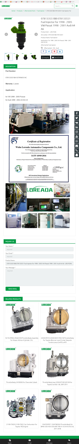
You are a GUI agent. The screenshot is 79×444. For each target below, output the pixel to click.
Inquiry (46, 57)
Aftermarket (48, 48)
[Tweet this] (48, 51)
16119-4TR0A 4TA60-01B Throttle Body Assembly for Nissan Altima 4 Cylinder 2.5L (21, 339)
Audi (57, 48)
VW (54, 48)
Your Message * (10, 267)
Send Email (58, 57)
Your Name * (10, 246)
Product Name (10, 260)
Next (36, 34)
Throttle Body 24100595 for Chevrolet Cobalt (21, 382)
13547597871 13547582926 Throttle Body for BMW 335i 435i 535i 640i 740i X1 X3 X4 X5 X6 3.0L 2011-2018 (57, 426)
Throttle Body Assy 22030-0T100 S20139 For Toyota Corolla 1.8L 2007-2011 (57, 383)
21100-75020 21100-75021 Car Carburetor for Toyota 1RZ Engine (21, 425)
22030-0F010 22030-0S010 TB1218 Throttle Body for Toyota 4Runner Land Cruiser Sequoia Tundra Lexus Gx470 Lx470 (57, 340)
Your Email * (9, 253)
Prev (6, 34)
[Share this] (43, 51)
